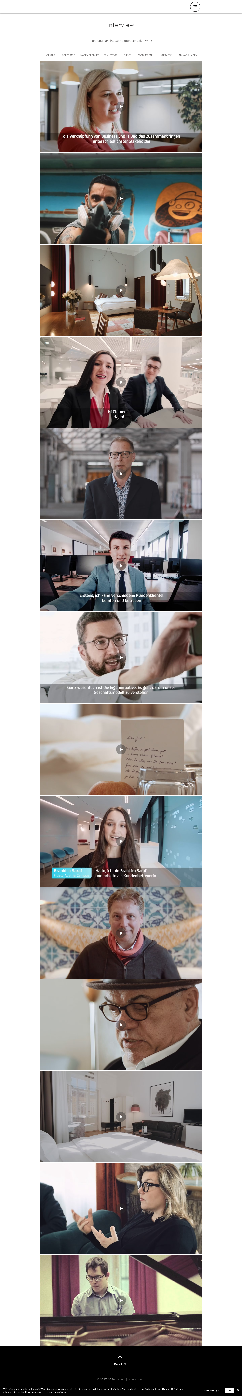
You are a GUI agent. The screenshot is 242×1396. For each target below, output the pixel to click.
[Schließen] (238, 1390)
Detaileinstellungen (210, 1390)
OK (229, 1390)
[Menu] (195, 7)
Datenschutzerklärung (56, 1392)
